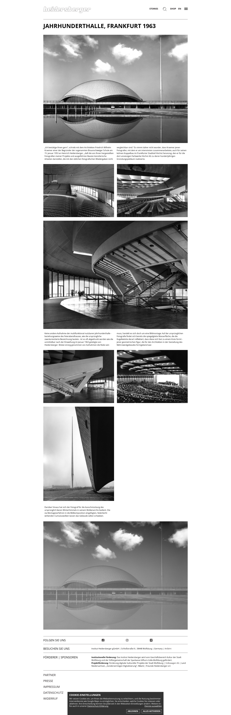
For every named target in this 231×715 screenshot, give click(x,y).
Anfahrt (168, 648)
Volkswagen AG (172, 663)
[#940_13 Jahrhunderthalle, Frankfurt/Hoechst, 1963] (115, 275)
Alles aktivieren (151, 711)
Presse (48, 680)
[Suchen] (164, 9)
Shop (173, 8)
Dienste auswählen (153, 706)
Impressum (51, 686)
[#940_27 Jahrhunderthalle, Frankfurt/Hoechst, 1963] (78, 454)
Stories (153, 8)
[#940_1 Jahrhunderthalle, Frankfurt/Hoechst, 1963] (152, 376)
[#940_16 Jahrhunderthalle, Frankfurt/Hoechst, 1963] (78, 190)
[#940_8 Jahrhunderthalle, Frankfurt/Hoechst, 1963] (115, 89)
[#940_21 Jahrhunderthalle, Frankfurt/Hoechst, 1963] (152, 190)
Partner (49, 675)
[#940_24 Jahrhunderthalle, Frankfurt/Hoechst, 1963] (78, 376)
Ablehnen (133, 711)
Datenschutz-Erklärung (97, 706)
